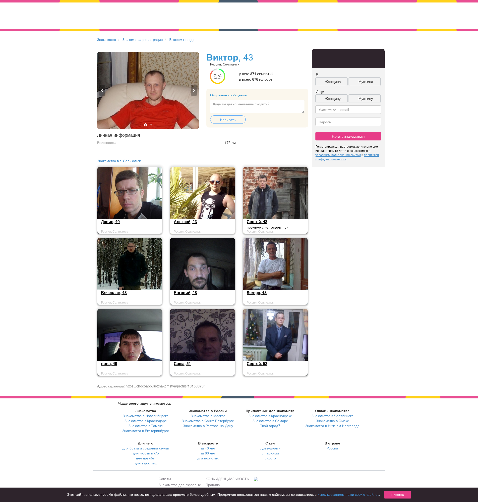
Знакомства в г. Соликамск (119, 160)
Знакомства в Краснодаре (145, 420)
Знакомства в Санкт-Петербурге (208, 420)
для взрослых (146, 462)
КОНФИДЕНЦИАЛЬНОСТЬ (227, 478)
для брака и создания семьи (145, 447)
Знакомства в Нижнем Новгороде (332, 425)
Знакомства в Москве (208, 415)
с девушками (270, 447)
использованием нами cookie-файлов (348, 494)
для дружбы (145, 457)
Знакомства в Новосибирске (146, 415)
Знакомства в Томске (145, 425)
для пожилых (208, 457)
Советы (165, 478)
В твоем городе (181, 39)
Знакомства (106, 39)
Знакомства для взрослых (180, 484)
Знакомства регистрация (142, 39)
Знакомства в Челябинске (332, 415)
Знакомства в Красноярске (270, 415)
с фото (270, 457)
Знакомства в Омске (332, 420)
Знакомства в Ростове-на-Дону (208, 425)
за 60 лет (207, 452)
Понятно (397, 495)
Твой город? (270, 425)
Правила (213, 484)
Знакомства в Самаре (270, 420)
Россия (332, 447)
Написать (228, 119)
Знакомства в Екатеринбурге (145, 430)
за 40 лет (207, 447)
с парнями (270, 452)
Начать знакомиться (348, 136)
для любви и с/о (146, 452)
